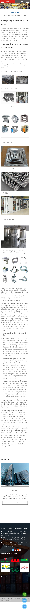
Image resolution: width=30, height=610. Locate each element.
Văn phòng (15, 490)
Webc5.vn (8, 600)
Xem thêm (14, 503)
